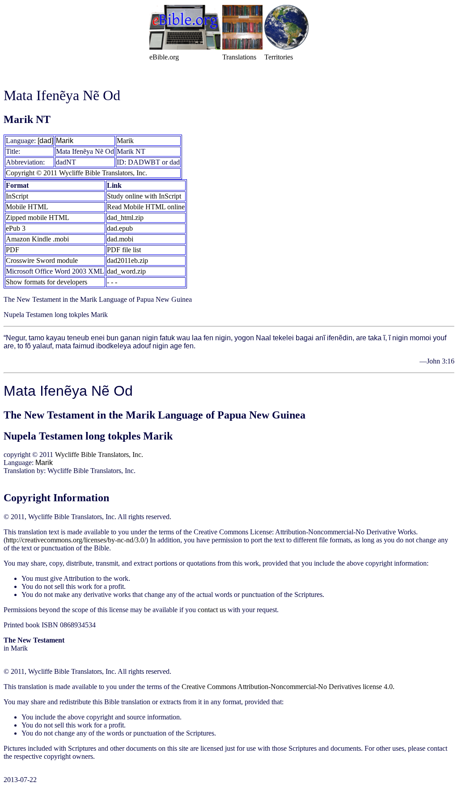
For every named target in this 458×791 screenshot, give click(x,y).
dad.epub (120, 228)
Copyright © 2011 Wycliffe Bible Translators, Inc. (76, 173)
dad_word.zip (126, 271)
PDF (12, 250)
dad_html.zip (125, 217)
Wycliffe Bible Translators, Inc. (99, 454)
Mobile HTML (27, 207)
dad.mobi (120, 239)
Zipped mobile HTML (37, 217)
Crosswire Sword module (42, 260)
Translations (239, 57)
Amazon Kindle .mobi (37, 239)
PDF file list (124, 250)
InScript (17, 196)
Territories (278, 57)
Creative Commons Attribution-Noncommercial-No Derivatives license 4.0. (288, 686)
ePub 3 (15, 228)
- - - (112, 282)
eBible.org (164, 57)
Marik (64, 140)
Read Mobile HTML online (146, 207)
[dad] (45, 140)
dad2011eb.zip (127, 260)
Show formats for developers (46, 282)
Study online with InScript (144, 196)
